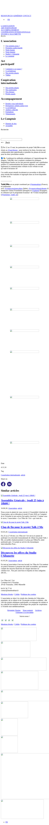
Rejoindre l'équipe (14, 610)
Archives (38, 610)
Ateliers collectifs (11, 110)
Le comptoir (9, 56)
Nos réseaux (9, 92)
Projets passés (10, 94)
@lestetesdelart (35, 184)
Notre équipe (10, 50)
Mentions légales (7, 594)
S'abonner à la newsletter (25, 612)
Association (12, 508)
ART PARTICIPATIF (9, 28)
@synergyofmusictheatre (37, 188)
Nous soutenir (28, 610)
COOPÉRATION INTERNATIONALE (15, 32)
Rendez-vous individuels (14, 104)
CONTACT (26, 16)
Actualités (9, 126)
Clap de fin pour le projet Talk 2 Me (22, 527)
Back (7, 142)
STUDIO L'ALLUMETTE (11, 34)
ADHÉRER (17, 16)
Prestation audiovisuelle (13, 48)
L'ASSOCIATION (8, 26)
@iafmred (35, 191)
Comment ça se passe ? (13, 69)
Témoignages (10, 114)
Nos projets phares (12, 73)
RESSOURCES (7, 16)
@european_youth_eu (9, 195)
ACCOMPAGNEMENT (10, 30)
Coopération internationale (10, 475)
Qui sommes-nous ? (12, 46)
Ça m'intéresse (10, 71)
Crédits (16, 594)
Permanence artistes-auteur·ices (16, 106)
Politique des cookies (28, 594)
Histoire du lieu (11, 124)
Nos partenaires (11, 90)
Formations (9, 112)
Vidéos (7, 75)
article (23, 475)
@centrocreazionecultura (14, 188)
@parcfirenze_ (13, 150)
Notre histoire (10, 52)
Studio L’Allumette (12, 54)
